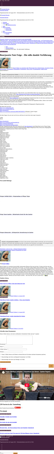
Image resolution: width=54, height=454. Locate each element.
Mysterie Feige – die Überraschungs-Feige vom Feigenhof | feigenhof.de (17, 427)
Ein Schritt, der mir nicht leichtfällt (8, 422)
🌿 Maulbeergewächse (11, 25)
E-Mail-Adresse (4, 349)
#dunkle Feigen (40, 68)
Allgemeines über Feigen (5, 414)
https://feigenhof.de (4, 110)
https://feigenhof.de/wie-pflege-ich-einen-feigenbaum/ (28, 94)
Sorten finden (6, 23)
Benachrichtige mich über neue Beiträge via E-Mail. (13, 359)
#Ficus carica (29, 69)
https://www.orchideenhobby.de (7, 109)
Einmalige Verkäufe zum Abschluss (8, 416)
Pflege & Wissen (6, 27)
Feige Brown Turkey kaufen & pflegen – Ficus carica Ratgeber (15, 300)
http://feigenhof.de (29, 126)
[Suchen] (51, 366)
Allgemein (2, 419)
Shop (4, 26)
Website (2, 351)
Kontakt (7, 33)
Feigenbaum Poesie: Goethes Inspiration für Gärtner (12, 316)
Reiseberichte (9, 30)
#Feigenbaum (10, 69)
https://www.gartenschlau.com (6, 107)
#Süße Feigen (44, 69)
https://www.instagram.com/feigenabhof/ (9, 125)
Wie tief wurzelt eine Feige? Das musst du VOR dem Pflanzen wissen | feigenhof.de (19, 433)
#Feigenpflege (16, 69)
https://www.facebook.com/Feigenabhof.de (9, 122)
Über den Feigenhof (7, 32)
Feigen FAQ (8, 28)
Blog (4, 31)
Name (2, 346)
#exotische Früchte (49, 68)
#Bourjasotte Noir (33, 68)
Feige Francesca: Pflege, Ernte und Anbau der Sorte (12, 283)
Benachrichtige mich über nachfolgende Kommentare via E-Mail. (16, 357)
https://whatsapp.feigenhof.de (6, 123)
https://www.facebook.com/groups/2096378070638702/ (12, 111)
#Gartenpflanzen (36, 69)
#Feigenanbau (3, 69)
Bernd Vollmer (16, 68)
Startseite (5, 22)
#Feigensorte (23, 69)
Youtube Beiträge (4, 51)
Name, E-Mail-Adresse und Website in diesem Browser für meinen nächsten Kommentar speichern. (24, 354)
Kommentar (3, 344)
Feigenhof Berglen (4, 10)
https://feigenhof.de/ (14, 98)
